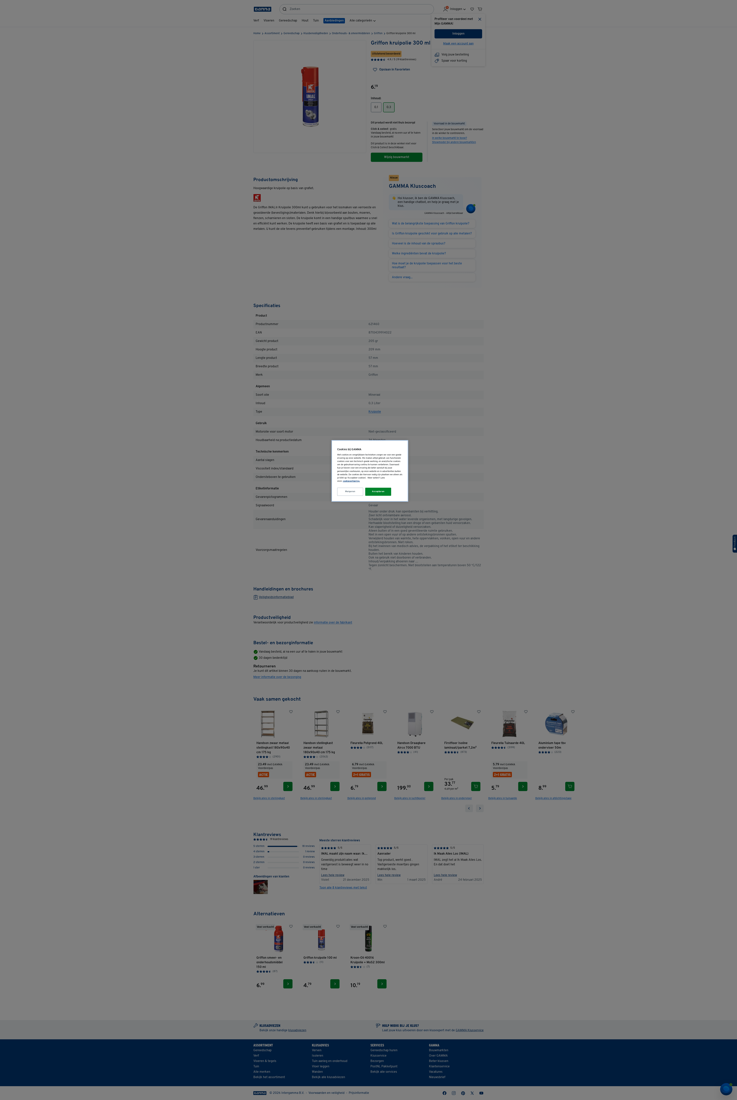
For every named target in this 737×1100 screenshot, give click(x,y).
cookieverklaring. (351, 481)
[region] (369, 471)
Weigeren (350, 491)
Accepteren (378, 491)
